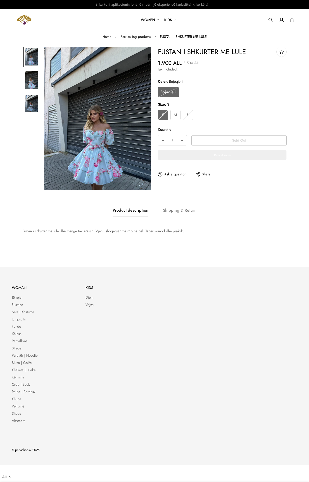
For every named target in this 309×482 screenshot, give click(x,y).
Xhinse (16, 333)
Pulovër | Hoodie (25, 355)
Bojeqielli (168, 92)
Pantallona (20, 341)
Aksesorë (18, 420)
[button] (291, 20)
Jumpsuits (19, 319)
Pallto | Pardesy (23, 391)
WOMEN (148, 19)
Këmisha (18, 377)
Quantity (164, 129)
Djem (89, 297)
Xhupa (16, 399)
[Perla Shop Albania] (24, 19)
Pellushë (18, 406)
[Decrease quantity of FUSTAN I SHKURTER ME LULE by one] (163, 140)
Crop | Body (21, 384)
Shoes (16, 413)
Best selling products (136, 36)
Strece (16, 348)
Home (106, 36)
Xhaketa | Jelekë (24, 370)
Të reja (16, 297)
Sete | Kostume (23, 312)
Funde (16, 326)
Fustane (17, 304)
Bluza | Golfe (22, 362)
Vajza (90, 304)
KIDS (168, 19)
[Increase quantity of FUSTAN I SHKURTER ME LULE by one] (182, 140)
